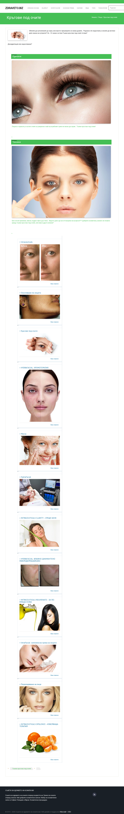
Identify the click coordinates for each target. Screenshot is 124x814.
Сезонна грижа (68, 8)
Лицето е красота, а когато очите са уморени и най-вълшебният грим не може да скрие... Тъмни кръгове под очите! (54, 126)
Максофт (63, 812)
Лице (87, 8)
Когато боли (55, 8)
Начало (94, 17)
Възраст (45, 8)
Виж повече (55, 284)
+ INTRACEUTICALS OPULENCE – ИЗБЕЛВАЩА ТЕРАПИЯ (38, 725)
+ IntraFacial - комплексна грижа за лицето (38, 642)
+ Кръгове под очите (28, 331)
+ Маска (22, 434)
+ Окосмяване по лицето (30, 293)
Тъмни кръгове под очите (21, 769)
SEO (69, 812)
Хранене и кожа (33, 8)
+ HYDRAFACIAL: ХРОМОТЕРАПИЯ (33, 367)
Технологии (102, 8)
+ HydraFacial (25, 477)
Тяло (93, 8)
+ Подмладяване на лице (30, 684)
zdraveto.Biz (14, 8)
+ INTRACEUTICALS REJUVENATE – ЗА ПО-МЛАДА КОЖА (37, 601)
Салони (79, 8)
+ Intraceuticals (26, 242)
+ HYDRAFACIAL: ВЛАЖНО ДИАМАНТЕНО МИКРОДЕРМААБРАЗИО (37, 560)
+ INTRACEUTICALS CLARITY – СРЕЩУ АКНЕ (37, 518)
